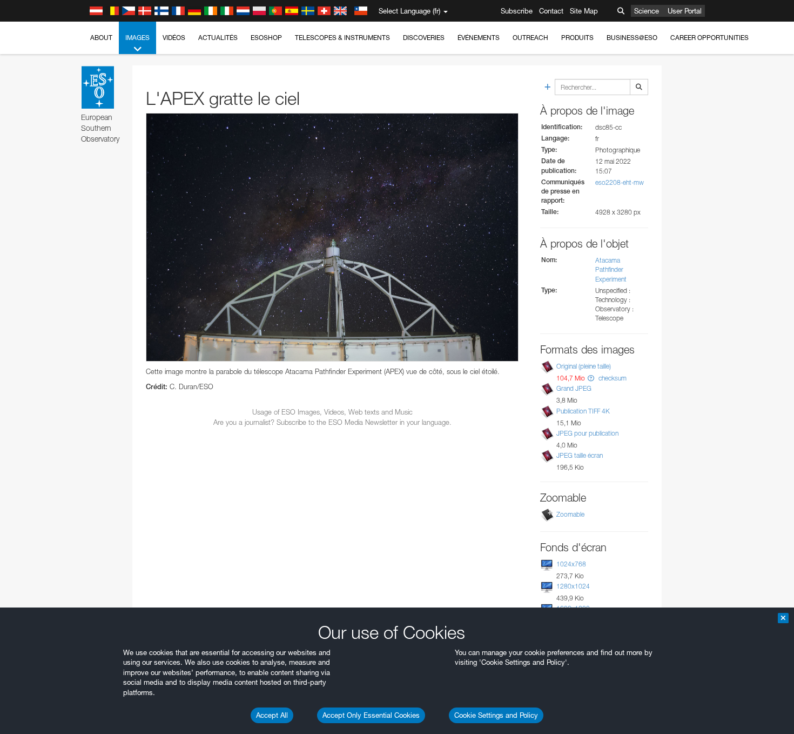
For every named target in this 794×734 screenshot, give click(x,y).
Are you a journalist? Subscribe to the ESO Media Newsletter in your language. (332, 422)
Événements (478, 38)
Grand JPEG (573, 388)
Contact (551, 10)
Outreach (530, 38)
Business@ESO (632, 38)
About (101, 38)
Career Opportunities (709, 38)
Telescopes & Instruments (342, 38)
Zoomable (570, 514)
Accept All (272, 715)
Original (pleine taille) (583, 366)
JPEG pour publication (587, 433)
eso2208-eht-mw (619, 182)
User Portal (685, 10)
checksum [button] (612, 378)
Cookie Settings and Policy (496, 715)
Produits (577, 38)
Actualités (218, 38)
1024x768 (571, 564)
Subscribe (517, 10)
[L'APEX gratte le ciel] (332, 237)
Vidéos (174, 38)
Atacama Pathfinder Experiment (611, 269)
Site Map (584, 10)
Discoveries (424, 38)
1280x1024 (573, 586)
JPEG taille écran (579, 455)
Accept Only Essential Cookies (371, 715)
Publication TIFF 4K (583, 411)
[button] (591, 378)
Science (646, 10)
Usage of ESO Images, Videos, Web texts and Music (332, 412)
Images (137, 38)
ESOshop (266, 38)
